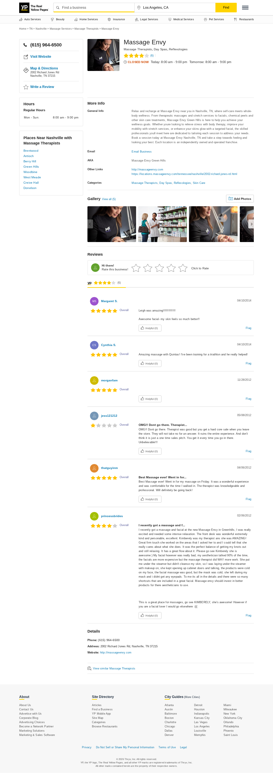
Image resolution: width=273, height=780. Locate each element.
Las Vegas (201, 722)
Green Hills (31, 166)
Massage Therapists (138, 49)
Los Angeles (202, 726)
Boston (169, 717)
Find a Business (102, 709)
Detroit (198, 705)
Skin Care (199, 183)
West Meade (32, 177)
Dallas (169, 730)
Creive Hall (31, 182)
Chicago (170, 726)
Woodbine (30, 172)
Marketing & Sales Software (37, 735)
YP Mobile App (101, 713)
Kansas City (202, 717)
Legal (183, 747)
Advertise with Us (30, 713)
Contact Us (26, 709)
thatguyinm (109, 468)
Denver (169, 735)
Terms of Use (167, 747)
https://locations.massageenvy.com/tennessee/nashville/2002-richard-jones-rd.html (184, 174)
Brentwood (30, 150)
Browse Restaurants (105, 726)
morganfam (109, 380)
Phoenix (229, 730)
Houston (199, 709)
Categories (99, 722)
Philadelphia (231, 726)
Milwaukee (230, 709)
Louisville (200, 730)
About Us (25, 705)
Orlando (228, 722)
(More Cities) (192, 697)
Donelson (30, 188)
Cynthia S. (108, 345)
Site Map (97, 717)
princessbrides (112, 516)
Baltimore (171, 713)
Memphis (200, 735)
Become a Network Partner (36, 726)
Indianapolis (201, 713)
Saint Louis (231, 735)
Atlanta (169, 705)
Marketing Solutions (32, 730)
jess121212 (109, 415)
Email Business (142, 151)
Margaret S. (109, 301)
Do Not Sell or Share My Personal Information (125, 747)
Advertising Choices (32, 722)
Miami (227, 705)
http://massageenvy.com (147, 169)
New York (230, 713)
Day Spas (160, 49)
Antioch (28, 156)
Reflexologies (178, 49)
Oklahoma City (233, 717)
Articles (97, 705)
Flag (248, 328)
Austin (169, 709)
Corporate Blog (28, 717)
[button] (245, 7)
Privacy (86, 747)
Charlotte (170, 722)
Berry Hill (29, 161)
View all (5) (109, 199)
